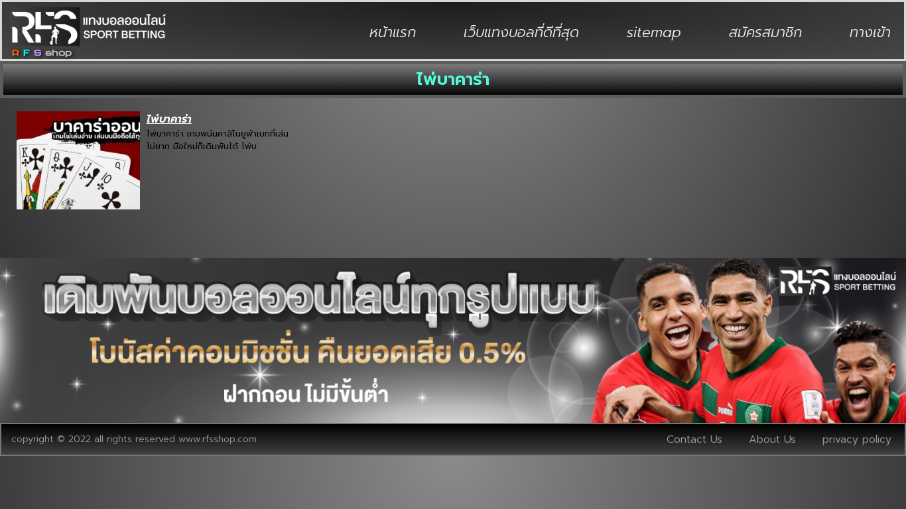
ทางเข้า (870, 32)
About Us (772, 439)
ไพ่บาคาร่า (169, 119)
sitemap (654, 32)
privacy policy (856, 439)
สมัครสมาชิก (765, 32)
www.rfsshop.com (217, 439)
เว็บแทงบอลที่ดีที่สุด (521, 32)
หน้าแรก (392, 32)
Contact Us (694, 439)
